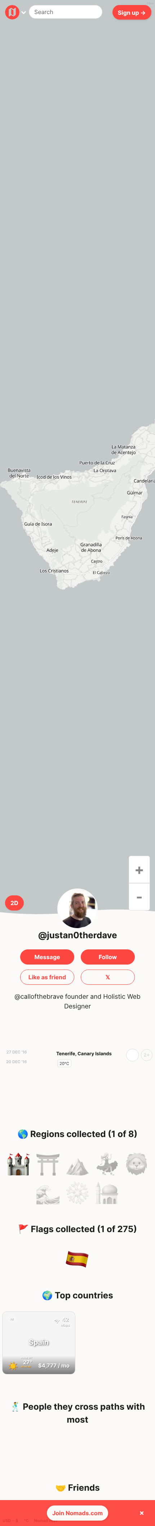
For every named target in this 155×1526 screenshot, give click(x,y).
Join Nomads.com (77, 1513)
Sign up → (132, 12)
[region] (77, 503)
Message (47, 957)
